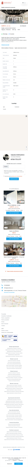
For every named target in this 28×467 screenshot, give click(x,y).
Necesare (8, 460)
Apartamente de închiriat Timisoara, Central (14, 401)
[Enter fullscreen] (26, 116)
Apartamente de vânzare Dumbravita (14, 351)
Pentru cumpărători (5, 317)
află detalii (16, 457)
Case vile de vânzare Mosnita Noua (14, 363)
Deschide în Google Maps (9, 292)
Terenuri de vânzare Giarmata (14, 380)
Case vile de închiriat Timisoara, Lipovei (14, 416)
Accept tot (18, 463)
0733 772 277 (16, 159)
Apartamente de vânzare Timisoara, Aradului (14, 349)
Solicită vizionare (14, 178)
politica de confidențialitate (17, 176)
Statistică (14, 460)
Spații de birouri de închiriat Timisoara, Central (14, 434)
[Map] (14, 133)
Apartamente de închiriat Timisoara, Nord (14, 405)
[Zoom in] (26, 147)
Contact (3, 325)
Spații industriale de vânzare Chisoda (14, 393)
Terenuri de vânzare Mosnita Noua (14, 376)
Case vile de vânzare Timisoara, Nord (14, 368)
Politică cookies (4, 330)
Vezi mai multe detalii (14, 212)
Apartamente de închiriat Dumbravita (14, 407)
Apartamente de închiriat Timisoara (14, 399)
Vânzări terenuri (14, 371)
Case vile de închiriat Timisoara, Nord (14, 418)
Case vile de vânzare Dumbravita (14, 362)
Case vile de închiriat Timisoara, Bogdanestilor (14, 419)
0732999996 (7, 285)
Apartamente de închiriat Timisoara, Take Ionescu (14, 404)
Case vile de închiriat (14, 410)
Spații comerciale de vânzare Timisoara (14, 386)
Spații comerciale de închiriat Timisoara (14, 433)
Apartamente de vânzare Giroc (14, 354)
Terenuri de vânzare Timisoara (14, 372)
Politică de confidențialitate (7, 332)
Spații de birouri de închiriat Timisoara (14, 431)
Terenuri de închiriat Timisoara (14, 425)
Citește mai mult (5, 44)
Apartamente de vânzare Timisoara (14, 348)
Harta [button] (25, 21)
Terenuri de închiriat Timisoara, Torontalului (14, 427)
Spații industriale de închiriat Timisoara (14, 438)
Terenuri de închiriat (14, 422)
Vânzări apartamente (14, 346)
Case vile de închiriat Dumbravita (14, 413)
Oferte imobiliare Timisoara (7, 47)
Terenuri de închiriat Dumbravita (14, 424)
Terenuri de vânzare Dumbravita (14, 374)
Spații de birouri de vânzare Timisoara (14, 385)
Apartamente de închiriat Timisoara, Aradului (14, 402)
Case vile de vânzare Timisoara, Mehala (14, 366)
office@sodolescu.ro (8, 287)
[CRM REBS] (16, 449)
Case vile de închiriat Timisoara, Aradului (14, 415)
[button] (2, 16)
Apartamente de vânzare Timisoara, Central (14, 353)
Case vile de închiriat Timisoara (14, 411)
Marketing (21, 460)
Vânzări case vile (14, 358)
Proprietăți (3, 314)
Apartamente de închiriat (14, 397)
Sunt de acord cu (13, 176)
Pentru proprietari (5, 319)
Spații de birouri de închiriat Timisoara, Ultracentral (14, 436)
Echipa (2, 321)
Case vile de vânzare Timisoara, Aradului (14, 365)
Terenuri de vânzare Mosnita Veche (14, 379)
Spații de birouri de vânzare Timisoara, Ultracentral (14, 391)
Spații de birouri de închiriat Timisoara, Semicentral (14, 439)
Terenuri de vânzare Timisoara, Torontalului (14, 377)
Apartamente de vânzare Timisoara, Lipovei (14, 356)
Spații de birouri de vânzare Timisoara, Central (14, 388)
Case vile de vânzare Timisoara (14, 360)
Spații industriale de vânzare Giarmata (14, 389)
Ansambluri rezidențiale (6, 316)
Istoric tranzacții (4, 323)
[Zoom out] (26, 149)
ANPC (2, 328)
